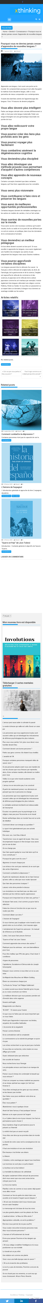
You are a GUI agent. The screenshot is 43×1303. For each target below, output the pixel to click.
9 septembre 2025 (9, 431)
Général (12, 32)
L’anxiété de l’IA (8, 756)
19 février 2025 (8, 484)
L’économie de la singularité (13, 1027)
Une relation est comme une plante (15, 1255)
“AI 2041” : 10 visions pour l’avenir (15, 1010)
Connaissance (21, 32)
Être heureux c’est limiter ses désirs (15, 1152)
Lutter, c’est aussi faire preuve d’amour (17, 936)
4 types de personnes (10, 960)
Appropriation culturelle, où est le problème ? (19, 1220)
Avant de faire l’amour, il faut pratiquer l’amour (19, 1111)
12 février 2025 (8, 540)
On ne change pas (9, 848)
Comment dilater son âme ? (13, 915)
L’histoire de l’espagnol (11, 919)
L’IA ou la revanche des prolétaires (15, 1263)
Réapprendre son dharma (12, 1006)
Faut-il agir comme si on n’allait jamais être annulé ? (31, 373)
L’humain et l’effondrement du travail (16, 1234)
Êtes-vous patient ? (10, 1103)
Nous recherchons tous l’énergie (14, 1063)
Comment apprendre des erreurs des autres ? (19, 943)
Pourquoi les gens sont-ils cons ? (15, 859)
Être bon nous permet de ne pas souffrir (17, 1224)
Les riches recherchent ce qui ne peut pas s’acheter (21, 1045)
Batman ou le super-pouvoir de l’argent (17, 1114)
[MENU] (9, 19)
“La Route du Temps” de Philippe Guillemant (18, 985)
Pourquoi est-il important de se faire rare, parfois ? (21, 898)
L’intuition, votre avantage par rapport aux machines (21, 1160)
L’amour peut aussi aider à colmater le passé (19, 722)
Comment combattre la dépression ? (16, 873)
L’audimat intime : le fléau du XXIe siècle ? (18, 1216)
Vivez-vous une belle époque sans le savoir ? (19, 1259)
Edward (18, 51)
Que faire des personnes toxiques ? (15, 883)
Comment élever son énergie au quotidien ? (18, 825)
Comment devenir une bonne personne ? (17, 749)
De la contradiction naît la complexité (16, 1035)
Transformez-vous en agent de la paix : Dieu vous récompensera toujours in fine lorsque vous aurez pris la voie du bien (21, 841)
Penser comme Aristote (11, 1031)
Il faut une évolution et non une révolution (18, 1148)
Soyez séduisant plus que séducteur (16, 1056)
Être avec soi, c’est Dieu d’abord (14, 835)
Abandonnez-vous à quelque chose (15, 1107)
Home (5, 32)
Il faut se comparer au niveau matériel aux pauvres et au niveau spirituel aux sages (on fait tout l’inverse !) (21, 1083)
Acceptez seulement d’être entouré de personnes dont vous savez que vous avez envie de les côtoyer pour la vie (21, 1178)
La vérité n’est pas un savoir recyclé (15, 1131)
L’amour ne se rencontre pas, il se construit (18, 785)
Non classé (15, 496)
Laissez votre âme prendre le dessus (16, 887)
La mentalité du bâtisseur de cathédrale (17, 1172)
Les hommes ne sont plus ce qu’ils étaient (18, 1164)
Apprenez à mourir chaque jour (14, 863)
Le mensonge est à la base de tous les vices (19, 1208)
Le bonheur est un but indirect (13, 1168)
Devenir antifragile (9, 1002)
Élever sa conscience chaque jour (15, 981)
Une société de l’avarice (11, 1060)
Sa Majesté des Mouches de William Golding (19, 977)
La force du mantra (10, 1185)
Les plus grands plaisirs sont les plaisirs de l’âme (20, 1212)
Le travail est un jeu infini (11, 1251)
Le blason (6, 1156)
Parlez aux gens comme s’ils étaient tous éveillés (20, 753)
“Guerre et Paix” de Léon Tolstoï (14, 940)
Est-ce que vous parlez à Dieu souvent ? (11, 373)
